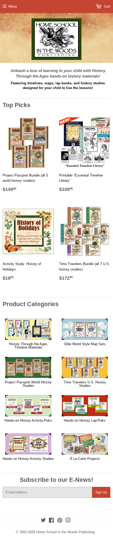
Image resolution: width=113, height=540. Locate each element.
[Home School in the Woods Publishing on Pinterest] (60, 521)
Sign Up (101, 492)
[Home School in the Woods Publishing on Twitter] (43, 521)
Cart (106, 6)
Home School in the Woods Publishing (65, 532)
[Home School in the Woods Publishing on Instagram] (68, 521)
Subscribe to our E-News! (56, 480)
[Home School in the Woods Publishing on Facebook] (51, 521)
